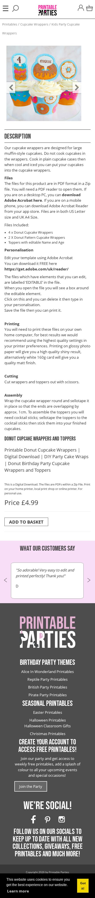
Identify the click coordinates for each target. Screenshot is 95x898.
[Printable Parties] (47, 7)
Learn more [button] (18, 891)
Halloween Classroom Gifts (47, 725)
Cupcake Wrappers (34, 24)
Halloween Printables (47, 720)
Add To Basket (26, 522)
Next (74, 84)
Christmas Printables (47, 733)
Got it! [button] (83, 885)
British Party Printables (47, 687)
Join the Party (30, 786)
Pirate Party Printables (47, 694)
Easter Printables (47, 712)
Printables (9, 24)
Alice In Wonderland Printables (47, 671)
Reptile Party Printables (47, 679)
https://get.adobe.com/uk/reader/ (36, 269)
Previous (8, 84)
